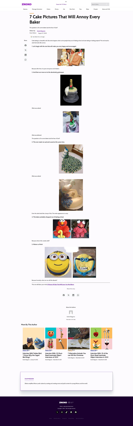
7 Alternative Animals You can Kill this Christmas (77, 354)
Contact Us (64, 418)
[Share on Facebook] (25, 45)
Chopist (32, 13)
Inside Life (25, 351)
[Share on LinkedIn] (25, 55)
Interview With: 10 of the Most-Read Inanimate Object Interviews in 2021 (99, 355)
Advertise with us (57, 418)
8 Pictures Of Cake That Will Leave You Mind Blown (60, 284)
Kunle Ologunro (41, 31)
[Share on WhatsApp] (25, 60)
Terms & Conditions (80, 418)
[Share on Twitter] (25, 50)
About (50, 418)
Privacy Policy (71, 418)
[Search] (106, 4)
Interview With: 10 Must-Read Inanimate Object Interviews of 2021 (54, 355)
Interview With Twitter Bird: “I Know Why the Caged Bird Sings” (32, 355)
